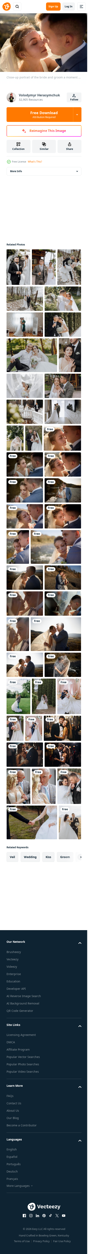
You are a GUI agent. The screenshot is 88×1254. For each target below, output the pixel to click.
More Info (16, 169)
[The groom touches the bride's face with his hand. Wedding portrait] (18, 451)
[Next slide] (71, 1238)
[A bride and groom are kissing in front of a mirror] (25, 534)
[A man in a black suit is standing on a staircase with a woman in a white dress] (18, 265)
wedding (30, 1238)
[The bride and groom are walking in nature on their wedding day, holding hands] (50, 296)
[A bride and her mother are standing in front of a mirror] (25, 360)
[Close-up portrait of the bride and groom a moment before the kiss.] (43, 561)
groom (65, 1238)
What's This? (35, 161)
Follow (74, 99)
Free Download (44, 114)
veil (12, 1238)
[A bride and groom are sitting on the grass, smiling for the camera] (32, 416)
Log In (68, 6)
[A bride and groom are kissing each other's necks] (25, 482)
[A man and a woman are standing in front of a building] (44, 265)
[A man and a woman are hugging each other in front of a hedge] (25, 385)
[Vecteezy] (6, 6)
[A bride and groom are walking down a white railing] (25, 508)
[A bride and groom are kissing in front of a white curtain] (48, 447)
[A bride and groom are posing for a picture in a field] (15, 561)
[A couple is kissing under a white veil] (53, 534)
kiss (48, 1238)
